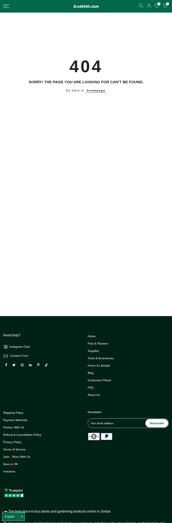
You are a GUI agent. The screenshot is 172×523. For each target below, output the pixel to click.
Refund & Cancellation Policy (22, 434)
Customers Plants (99, 380)
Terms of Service (14, 449)
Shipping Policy (13, 412)
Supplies (93, 351)
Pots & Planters (98, 343)
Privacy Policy (12, 442)
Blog (91, 373)
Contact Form (19, 355)
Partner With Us (13, 427)
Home (92, 336)
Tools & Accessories (101, 358)
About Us (94, 395)
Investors (9, 471)
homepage (96, 90)
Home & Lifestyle (99, 365)
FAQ (91, 387)
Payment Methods (15, 420)
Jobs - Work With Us (16, 456)
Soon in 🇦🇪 (10, 464)
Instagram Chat (19, 346)
